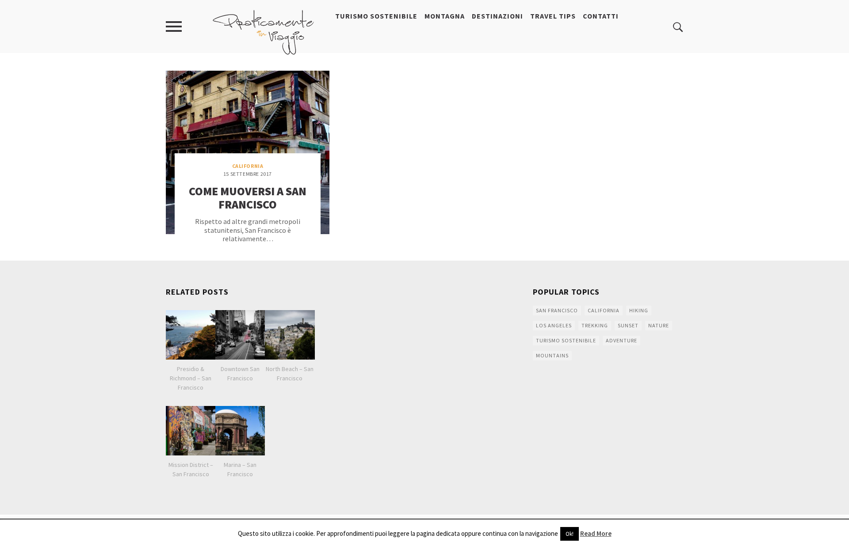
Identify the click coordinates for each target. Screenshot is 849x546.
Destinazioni (497, 15)
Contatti (601, 15)
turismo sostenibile (566, 340)
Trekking (594, 325)
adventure (621, 340)
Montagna (444, 15)
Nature (658, 325)
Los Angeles (554, 325)
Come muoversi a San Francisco (247, 198)
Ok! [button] (570, 534)
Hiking (638, 310)
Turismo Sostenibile (376, 15)
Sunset (628, 325)
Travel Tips (553, 15)
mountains (552, 355)
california (604, 310)
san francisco (557, 310)
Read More (596, 533)
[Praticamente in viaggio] (263, 31)
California (248, 166)
